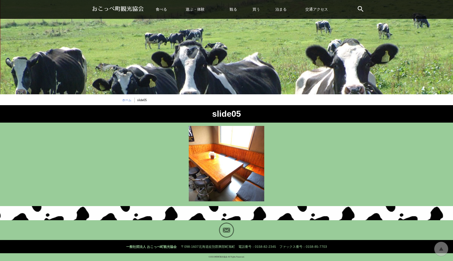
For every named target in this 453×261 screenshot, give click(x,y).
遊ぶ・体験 (195, 9)
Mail (226, 230)
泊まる (281, 9)
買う (256, 9)
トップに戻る (441, 249)
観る (233, 9)
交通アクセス (316, 9)
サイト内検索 (361, 9)
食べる (161, 9)
